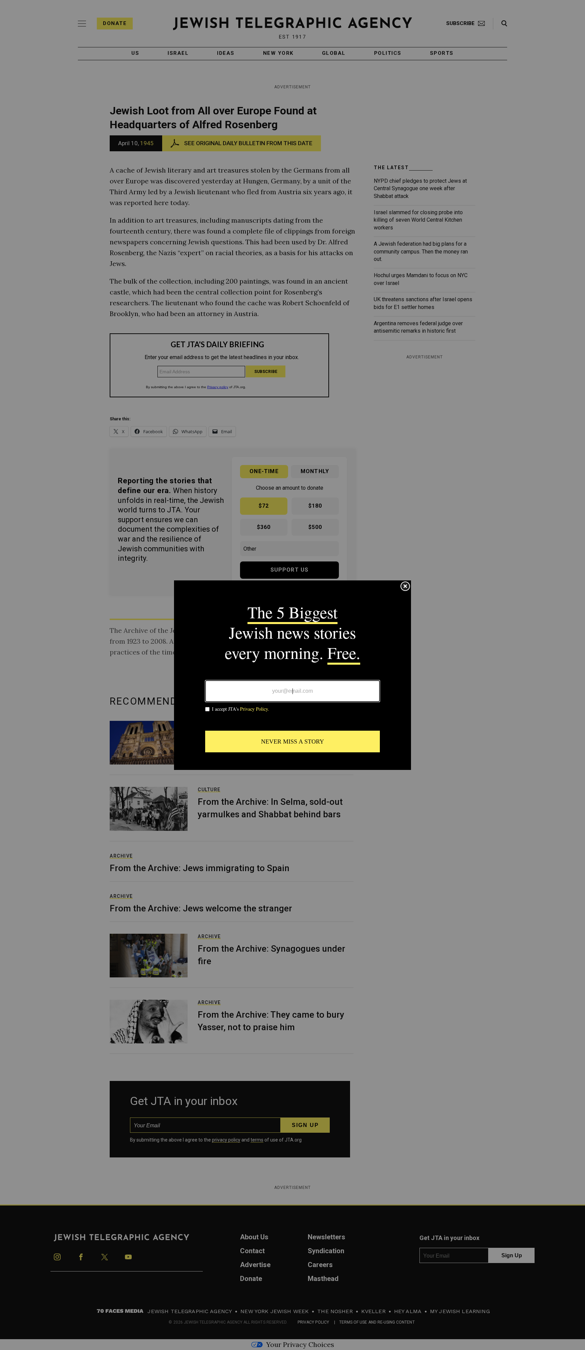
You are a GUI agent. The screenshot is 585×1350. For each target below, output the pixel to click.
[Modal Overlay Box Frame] (292, 675)
